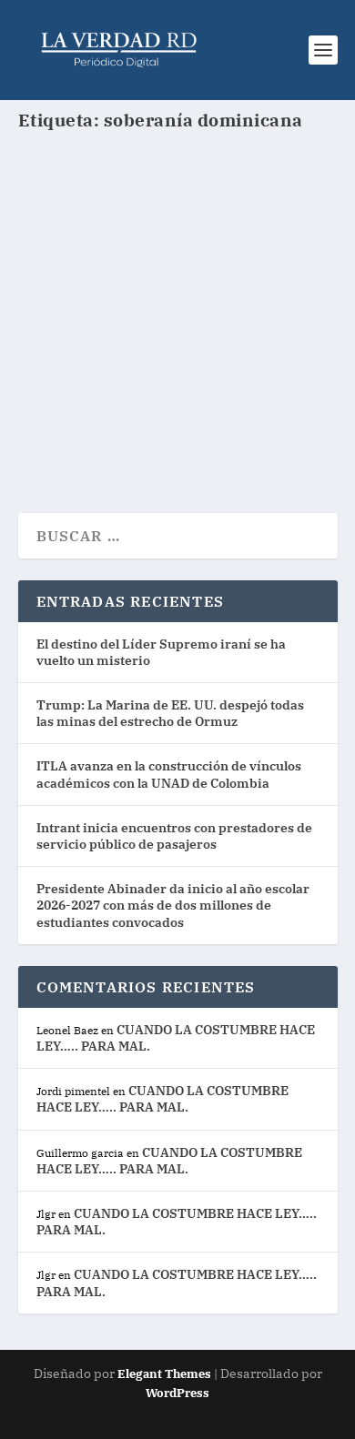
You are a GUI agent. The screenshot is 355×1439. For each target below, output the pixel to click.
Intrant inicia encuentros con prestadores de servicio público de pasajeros (174, 836)
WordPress (177, 1393)
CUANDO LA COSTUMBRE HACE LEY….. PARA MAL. (162, 1098)
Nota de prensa (228, 325)
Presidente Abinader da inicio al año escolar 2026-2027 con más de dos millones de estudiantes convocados (172, 905)
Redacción (83, 325)
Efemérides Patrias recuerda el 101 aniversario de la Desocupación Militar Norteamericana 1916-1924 (174, 272)
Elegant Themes (164, 1374)
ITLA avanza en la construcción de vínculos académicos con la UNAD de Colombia (168, 774)
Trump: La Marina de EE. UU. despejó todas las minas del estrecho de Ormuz (170, 713)
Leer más (83, 433)
